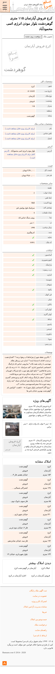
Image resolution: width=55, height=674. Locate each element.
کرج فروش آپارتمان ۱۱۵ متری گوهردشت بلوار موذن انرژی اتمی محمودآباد (29, 23)
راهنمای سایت (41, 630)
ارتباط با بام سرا (40, 635)
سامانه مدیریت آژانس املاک (35, 607)
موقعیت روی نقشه (33, 36)
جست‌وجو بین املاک (38, 619)
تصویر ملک (47, 36)
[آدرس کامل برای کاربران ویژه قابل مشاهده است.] (19, 154)
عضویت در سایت (40, 596)
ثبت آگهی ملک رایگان (38, 590)
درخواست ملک (40, 625)
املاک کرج (45, 568)
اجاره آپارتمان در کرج (17, 575)
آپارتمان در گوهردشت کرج (25, 568)
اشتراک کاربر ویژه (39, 601)
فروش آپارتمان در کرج (40, 575)
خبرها (44, 612)
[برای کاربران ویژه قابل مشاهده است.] (20, 129)
